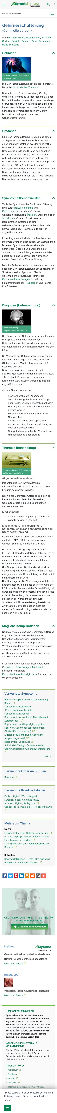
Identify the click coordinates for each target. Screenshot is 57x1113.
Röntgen (9, 777)
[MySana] (43, 948)
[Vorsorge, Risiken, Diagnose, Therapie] (8, 982)
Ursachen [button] (9, 131)
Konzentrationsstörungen (16, 279)
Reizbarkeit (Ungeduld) (17, 741)
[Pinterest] (16, 876)
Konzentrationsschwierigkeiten (19, 674)
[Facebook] (4, 876)
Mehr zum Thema (13, 963)
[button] (54, 4)
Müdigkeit (37, 667)
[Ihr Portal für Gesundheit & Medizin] (28, 4)
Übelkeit (31, 214)
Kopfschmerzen (10, 211)
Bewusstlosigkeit (23, 207)
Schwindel (7, 218)
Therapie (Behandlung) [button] (19, 448)
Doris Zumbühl (10, 44)
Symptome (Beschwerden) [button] (22, 198)
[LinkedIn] (21, 876)
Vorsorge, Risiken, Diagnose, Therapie (26, 990)
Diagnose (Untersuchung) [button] (21, 305)
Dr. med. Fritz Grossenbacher (24, 37)
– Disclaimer (12, 1082)
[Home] (3, 13)
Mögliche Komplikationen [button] (20, 626)
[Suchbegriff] (48, 4)
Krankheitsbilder (13, 13)
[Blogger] (27, 876)
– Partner (10, 1078)
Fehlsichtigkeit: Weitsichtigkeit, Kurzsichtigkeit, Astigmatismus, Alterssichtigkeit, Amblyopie (21, 800)
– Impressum (12, 1070)
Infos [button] (7, 1100)
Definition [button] (9, 53)
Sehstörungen (23, 667)
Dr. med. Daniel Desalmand (36, 41)
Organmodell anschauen (32, 926)
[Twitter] (10, 876)
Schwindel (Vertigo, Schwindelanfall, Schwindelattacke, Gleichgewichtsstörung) (27, 747)
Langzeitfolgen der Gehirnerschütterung (26, 833)
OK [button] (7, 1108)
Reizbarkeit (32, 282)
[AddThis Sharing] (43, 876)
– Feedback (12, 1074)
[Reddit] (32, 876)
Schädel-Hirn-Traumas (25, 87)
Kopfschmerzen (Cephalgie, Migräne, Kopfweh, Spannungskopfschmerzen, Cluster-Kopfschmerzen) (24, 728)
